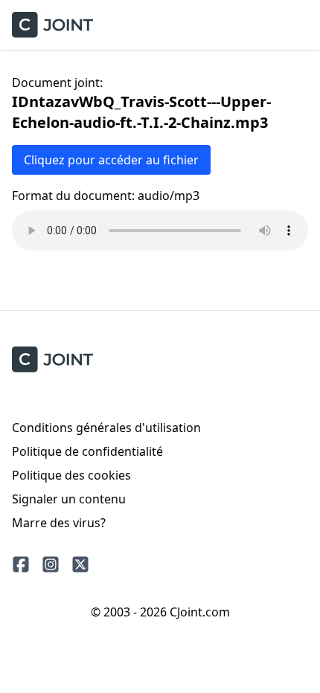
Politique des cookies (71, 475)
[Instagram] (51, 564)
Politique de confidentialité (87, 451)
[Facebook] (21, 564)
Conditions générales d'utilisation (106, 427)
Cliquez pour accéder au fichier (111, 160)
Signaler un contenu (69, 499)
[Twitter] (80, 564)
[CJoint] (52, 359)
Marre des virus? (59, 523)
